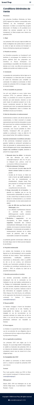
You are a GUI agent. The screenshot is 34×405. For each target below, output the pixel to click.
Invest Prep (7, 2)
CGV (24, 400)
